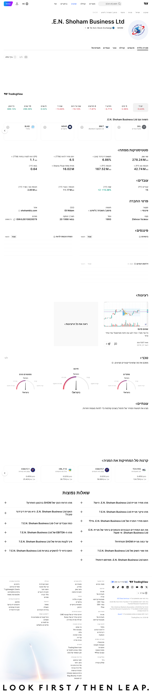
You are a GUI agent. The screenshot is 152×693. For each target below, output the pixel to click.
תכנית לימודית (14, 610)
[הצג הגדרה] (140, 156)
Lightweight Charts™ (12, 589)
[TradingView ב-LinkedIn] (127, 587)
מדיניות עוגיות (76, 668)
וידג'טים (17, 584)
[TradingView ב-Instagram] (132, 587)
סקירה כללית (77, 599)
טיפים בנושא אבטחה (74, 673)
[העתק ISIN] (14, 219)
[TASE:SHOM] (145, 324)
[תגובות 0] (115, 343)
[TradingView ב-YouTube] (137, 587)
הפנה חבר (45, 589)
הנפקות (101, 635)
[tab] (89, 236)
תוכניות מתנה (77, 592)
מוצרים (92, 4)
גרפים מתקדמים (14, 592)
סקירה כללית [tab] (142, 48)
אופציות (101, 647)
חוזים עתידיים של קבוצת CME (71, 614)
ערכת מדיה (78, 640)
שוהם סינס (143, 329)
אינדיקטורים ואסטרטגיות (40, 617)
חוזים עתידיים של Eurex (73, 617)
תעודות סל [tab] (95, 48)
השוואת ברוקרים (76, 604)
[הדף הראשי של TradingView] (146, 3)
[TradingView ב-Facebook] (141, 587)
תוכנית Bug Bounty (74, 676)
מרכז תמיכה (77, 635)
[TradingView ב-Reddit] (113, 587)
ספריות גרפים (15, 587)
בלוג (80, 632)
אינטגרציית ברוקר (13, 604)
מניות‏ (102, 591)
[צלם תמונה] (26, 57)
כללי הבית (45, 595)
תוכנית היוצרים (43, 592)
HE (23, 4)
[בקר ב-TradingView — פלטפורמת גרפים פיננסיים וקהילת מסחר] (13, 94)
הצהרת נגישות (76, 670)
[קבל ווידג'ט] (21, 57)
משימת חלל (77, 630)
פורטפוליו (100, 642)
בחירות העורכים (43, 610)
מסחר (46, 604)
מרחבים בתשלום (43, 625)
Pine (102, 607)
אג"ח (102, 597)
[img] (88, 28)
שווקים (74, 4)
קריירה (79, 637)
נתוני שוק (78, 589)
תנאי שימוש (77, 660)
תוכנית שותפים (14, 607)
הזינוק (79, 607)
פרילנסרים (45, 622)
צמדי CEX (100, 602)
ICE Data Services (123, 598)
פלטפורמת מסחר (13, 595)
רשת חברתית (44, 584)
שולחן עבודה (99, 663)
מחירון (79, 587)
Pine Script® (99, 653)
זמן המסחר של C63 (74, 653)
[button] (87, 3)
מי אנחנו (79, 627)
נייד (103, 660)
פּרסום (17, 602)
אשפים (46, 620)
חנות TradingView (75, 647)
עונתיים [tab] (106, 48)
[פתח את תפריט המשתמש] (17, 3)
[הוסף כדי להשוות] (119, 127)
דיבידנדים (100, 632)
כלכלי (102, 627)
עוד (55, 4)
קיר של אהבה (44, 587)
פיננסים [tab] (131, 48)
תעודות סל (100, 594)
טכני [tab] (114, 48)
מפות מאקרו (99, 650)
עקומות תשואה (99, 645)
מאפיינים (78, 584)
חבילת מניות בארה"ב (74, 620)
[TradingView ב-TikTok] (118, 587)
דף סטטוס (78, 678)
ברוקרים (64, 4)
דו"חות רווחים (99, 630)
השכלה (46, 607)
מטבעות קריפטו (98, 599)
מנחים (46, 597)
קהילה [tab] (122, 48)
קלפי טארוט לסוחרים (74, 650)
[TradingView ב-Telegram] (122, 587)
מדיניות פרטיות (76, 665)
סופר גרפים (100, 584)
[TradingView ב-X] (146, 587)
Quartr (120, 614)
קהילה (83, 4)
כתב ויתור (78, 663)
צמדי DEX (100, 604)
